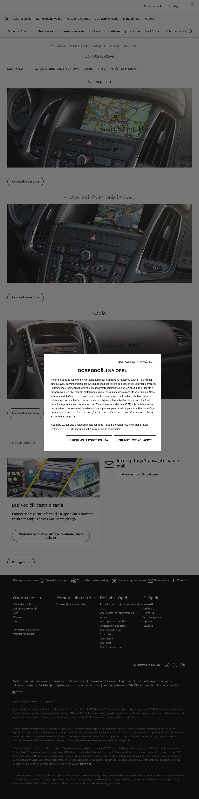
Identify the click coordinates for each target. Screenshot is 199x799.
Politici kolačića (60, 428)
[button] (138, 361)
